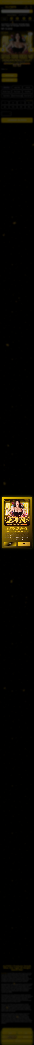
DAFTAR (24, 544)
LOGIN (10, 544)
